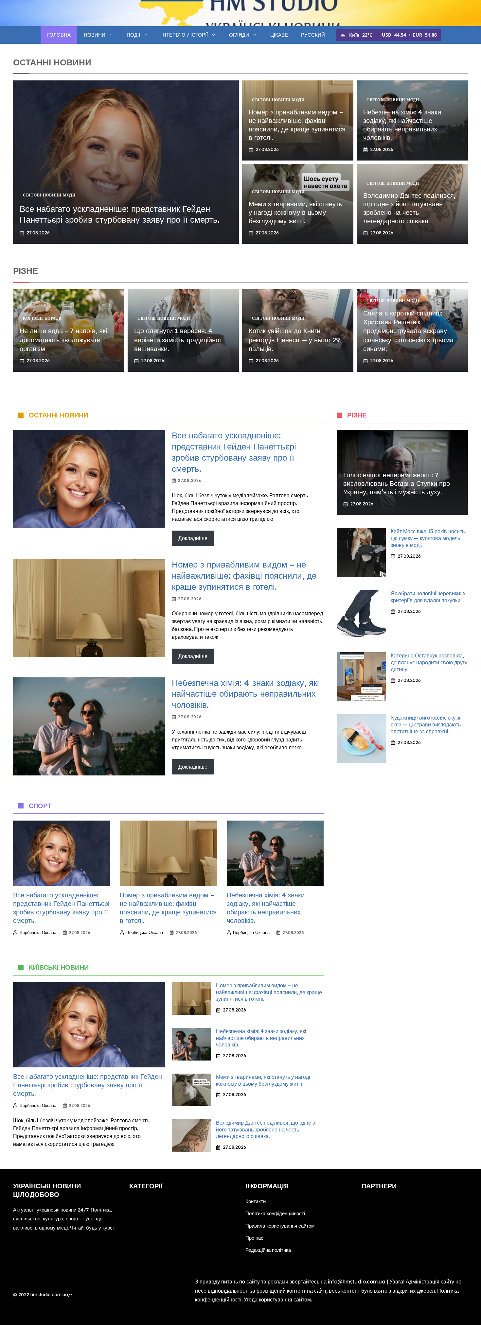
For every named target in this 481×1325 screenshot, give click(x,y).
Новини (94, 35)
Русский (313, 35)
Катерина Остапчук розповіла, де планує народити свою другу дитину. (429, 662)
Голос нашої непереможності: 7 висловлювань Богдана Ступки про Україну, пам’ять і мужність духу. (396, 483)
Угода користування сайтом (277, 1299)
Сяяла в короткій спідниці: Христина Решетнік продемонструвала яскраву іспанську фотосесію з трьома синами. (408, 331)
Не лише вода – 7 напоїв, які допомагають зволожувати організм (63, 339)
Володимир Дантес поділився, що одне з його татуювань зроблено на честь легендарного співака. (409, 208)
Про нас (254, 1238)
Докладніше (192, 538)
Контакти (255, 1201)
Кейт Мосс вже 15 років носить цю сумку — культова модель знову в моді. (428, 538)
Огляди (239, 35)
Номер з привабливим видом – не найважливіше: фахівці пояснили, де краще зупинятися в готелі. (297, 125)
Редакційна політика (268, 1250)
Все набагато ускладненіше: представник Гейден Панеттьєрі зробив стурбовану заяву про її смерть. (120, 214)
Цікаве (279, 35)
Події (133, 35)
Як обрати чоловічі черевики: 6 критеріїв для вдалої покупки (428, 596)
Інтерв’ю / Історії (184, 35)
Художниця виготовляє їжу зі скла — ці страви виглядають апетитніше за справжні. (426, 724)
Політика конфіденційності (275, 1213)
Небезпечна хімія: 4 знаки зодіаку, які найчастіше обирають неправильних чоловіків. (402, 125)
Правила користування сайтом (279, 1226)
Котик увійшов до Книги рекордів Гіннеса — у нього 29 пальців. (294, 339)
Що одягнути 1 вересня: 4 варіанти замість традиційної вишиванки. (177, 339)
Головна (59, 35)
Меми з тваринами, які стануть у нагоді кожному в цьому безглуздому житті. (295, 212)
